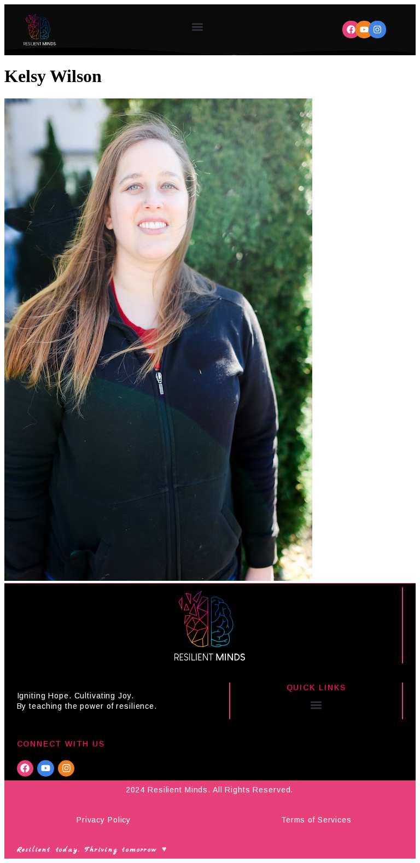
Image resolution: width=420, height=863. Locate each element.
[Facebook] (351, 29)
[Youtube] (364, 29)
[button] (198, 27)
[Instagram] (377, 29)
